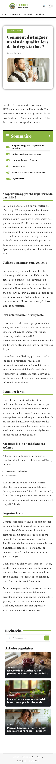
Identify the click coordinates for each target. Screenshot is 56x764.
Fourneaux (15, 30)
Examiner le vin (19, 166)
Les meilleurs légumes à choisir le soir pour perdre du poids (26, 700)
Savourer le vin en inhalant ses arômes (29, 172)
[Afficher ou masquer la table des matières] (41, 135)
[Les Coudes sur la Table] (18, 6)
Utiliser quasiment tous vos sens (26, 154)
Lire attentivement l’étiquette (25, 160)
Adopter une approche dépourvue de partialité (28, 146)
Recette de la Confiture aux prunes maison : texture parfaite (27, 672)
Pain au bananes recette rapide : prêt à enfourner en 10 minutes (27, 729)
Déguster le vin (18, 178)
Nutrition (10, 696)
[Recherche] (44, 6)
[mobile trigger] (5, 6)
